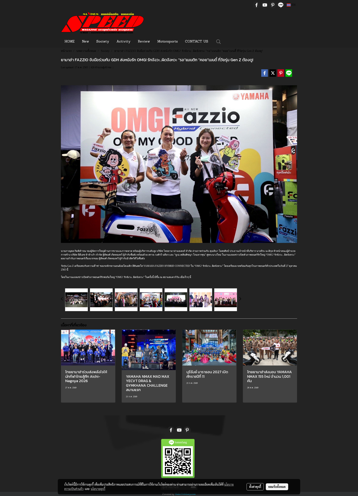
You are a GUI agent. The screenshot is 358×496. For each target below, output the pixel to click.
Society (102, 41)
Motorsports (167, 41)
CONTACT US (196, 41)
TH (293, 4)
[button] (218, 42)
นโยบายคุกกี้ (98, 489)
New (85, 41)
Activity (123, 41)
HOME (69, 41)
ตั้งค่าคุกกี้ (255, 487)
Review (144, 41)
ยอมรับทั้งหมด (277, 487)
